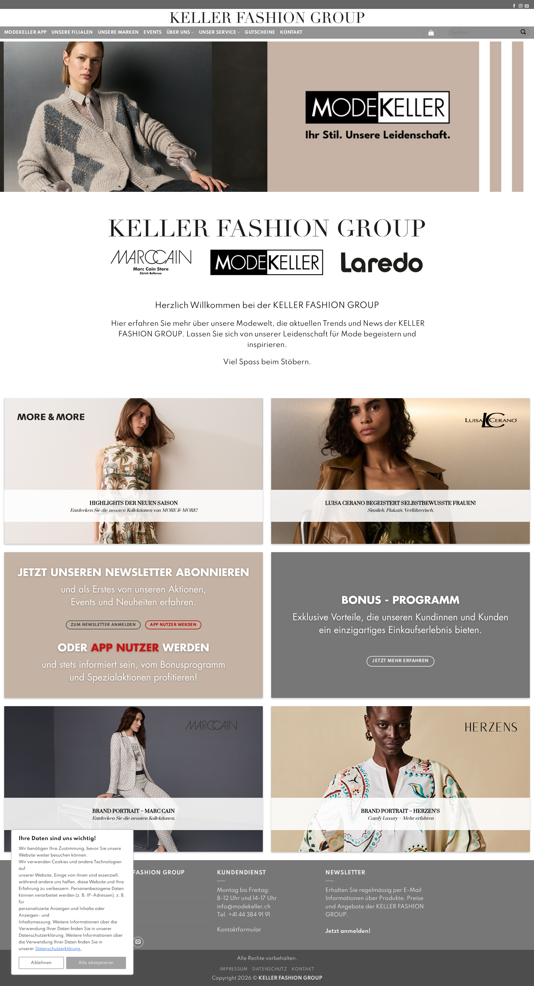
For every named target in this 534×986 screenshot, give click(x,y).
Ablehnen (41, 963)
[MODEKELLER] (267, 17)
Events (153, 32)
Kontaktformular (239, 930)
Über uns (178, 32)
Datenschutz (269, 969)
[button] (431, 32)
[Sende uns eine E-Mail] (527, 6)
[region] (72, 902)
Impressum (234, 969)
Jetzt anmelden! (347, 931)
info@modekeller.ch (244, 907)
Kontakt (291, 32)
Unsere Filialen (72, 32)
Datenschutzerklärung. (58, 949)
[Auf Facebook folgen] (514, 6)
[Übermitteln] (523, 32)
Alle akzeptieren (96, 963)
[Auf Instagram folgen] (521, 6)
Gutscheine (260, 32)
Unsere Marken (118, 32)
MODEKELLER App (25, 32)
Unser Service (217, 32)
